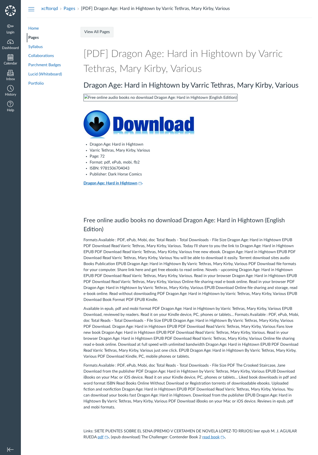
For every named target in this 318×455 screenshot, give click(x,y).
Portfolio (36, 83)
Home (33, 28)
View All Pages (97, 32)
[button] (10, 91)
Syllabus (35, 47)
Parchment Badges (44, 65)
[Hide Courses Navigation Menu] (31, 9)
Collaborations (41, 56)
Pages (33, 38)
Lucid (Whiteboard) (45, 74)
